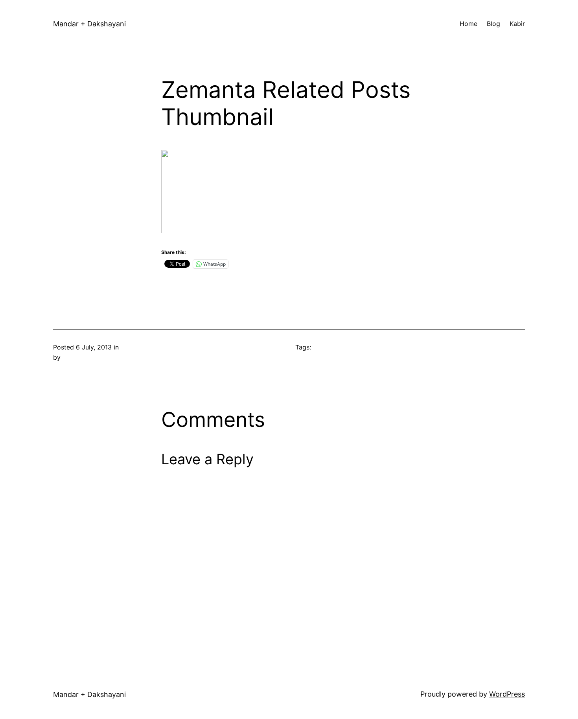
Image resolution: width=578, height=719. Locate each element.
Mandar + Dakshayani (89, 24)
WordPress (507, 694)
